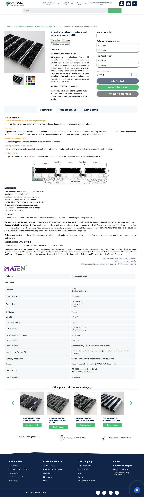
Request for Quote (117, 87)
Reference (10, 276)
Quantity (100, 75)
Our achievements (84, 465)
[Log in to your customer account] (121, 3)
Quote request (32, 425)
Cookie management (15, 477)
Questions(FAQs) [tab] (91, 110)
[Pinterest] (104, 493)
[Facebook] (98, 493)
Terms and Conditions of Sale (18, 469)
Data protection (13, 473)
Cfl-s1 (103, 60)
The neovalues (83, 469)
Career (80, 477)
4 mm (103, 50)
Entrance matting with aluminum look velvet (57, 420)
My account (47, 477)
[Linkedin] (111, 493)
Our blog (81, 473)
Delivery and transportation (53, 469)
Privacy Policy (13, 481)
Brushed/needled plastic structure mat (85, 419)
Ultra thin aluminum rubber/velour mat (31, 419)
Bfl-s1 (103, 65)
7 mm (103, 45)
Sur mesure (104, 71)
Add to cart (117, 81)
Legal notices (13, 465)
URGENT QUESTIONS (120, 94)
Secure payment (49, 465)
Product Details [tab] (68, 110)
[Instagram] (117, 493)
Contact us (47, 473)
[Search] (115, 10)
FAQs (45, 481)
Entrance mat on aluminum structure (111, 419)
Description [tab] (46, 110)
